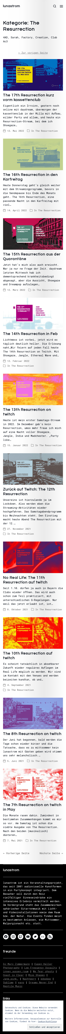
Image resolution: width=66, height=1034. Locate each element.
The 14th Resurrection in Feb (30, 334)
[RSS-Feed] (50, 936)
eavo (21, 982)
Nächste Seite (51, 853)
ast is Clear (15, 975)
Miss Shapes (36, 975)
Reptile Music (12, 986)
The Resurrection (46, 130)
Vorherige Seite (16, 853)
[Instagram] (13, 936)
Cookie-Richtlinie (47, 1021)
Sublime (8, 982)
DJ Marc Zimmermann (16, 964)
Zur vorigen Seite (33, 52)
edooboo (46, 978)
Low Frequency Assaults (40, 967)
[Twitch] (20, 936)
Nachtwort (29, 978)
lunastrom (11, 6)
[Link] (42, 936)
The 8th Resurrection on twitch (32, 734)
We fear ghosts (43, 971)
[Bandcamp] (35, 936)
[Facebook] (6, 936)
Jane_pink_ (10, 978)
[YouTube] (28, 936)
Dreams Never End (41, 982)
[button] (54, 6)
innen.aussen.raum (15, 971)
